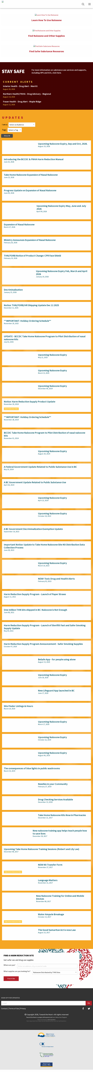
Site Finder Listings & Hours (18, 706)
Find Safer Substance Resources (46, 51)
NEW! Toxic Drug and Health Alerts (56, 578)
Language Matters (47, 880)
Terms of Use (14, 1008)
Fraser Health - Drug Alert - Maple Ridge (22, 101)
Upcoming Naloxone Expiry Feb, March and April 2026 (61, 273)
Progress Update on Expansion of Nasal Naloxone (30, 190)
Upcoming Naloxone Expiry (52, 354)
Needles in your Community (53, 784)
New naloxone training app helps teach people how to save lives (60, 832)
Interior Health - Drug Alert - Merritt (20, 86)
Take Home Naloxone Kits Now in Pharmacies (62, 815)
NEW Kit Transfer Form (50, 864)
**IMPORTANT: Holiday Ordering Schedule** (27, 320)
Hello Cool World (51, 1019)
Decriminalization (13, 289)
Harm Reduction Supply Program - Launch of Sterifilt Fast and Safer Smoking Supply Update (45, 627)
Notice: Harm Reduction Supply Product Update (29, 401)
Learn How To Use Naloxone (46, 20)
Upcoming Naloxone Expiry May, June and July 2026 (61, 207)
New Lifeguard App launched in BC (56, 690)
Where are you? (9, 965)
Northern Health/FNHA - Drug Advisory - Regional (27, 93)
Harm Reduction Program (59, 1017)
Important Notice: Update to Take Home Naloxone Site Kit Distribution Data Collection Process (44, 546)
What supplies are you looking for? (17, 971)
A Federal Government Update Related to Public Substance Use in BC (40, 466)
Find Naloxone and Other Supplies (46, 35)
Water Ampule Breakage (51, 914)
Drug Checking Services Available (55, 799)
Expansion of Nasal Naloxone (19, 224)
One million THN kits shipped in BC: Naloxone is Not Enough (35, 609)
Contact (4, 1008)
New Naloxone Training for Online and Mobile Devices (60, 897)
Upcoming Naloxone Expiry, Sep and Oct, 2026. (62, 143)
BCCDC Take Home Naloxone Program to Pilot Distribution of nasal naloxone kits (44, 434)
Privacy (23, 1008)
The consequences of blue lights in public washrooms (32, 768)
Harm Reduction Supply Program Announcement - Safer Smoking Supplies (43, 643)
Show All (7, 136)
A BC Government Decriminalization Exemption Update (33, 529)
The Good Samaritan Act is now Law (57, 929)
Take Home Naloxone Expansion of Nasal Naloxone (31, 174)
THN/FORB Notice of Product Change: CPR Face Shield (32, 255)
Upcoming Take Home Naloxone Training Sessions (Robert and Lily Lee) (41, 849)
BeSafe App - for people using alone (57, 659)
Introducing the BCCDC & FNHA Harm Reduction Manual (33, 159)
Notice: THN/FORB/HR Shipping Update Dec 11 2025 (31, 305)
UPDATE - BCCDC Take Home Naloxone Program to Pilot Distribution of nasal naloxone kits (44, 338)
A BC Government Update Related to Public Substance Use (35, 482)
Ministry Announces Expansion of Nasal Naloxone (30, 240)
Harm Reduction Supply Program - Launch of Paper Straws (35, 594)
